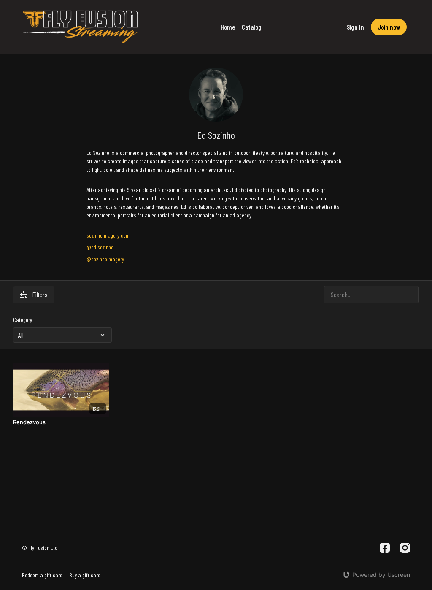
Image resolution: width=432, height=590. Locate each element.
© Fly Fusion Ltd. (40, 548)
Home (228, 27)
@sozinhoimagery (105, 259)
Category (22, 319)
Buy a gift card (84, 575)
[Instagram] (405, 548)
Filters (40, 294)
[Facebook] (385, 548)
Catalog (252, 27)
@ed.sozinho (99, 247)
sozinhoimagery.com (108, 235)
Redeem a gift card (42, 575)
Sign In (355, 27)
